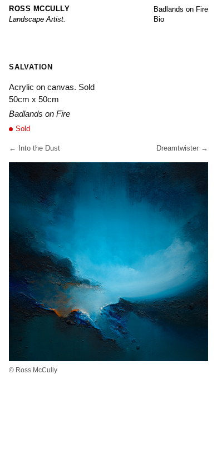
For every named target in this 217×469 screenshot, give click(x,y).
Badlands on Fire (181, 9)
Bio (159, 19)
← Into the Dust (34, 148)
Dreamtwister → (182, 148)
